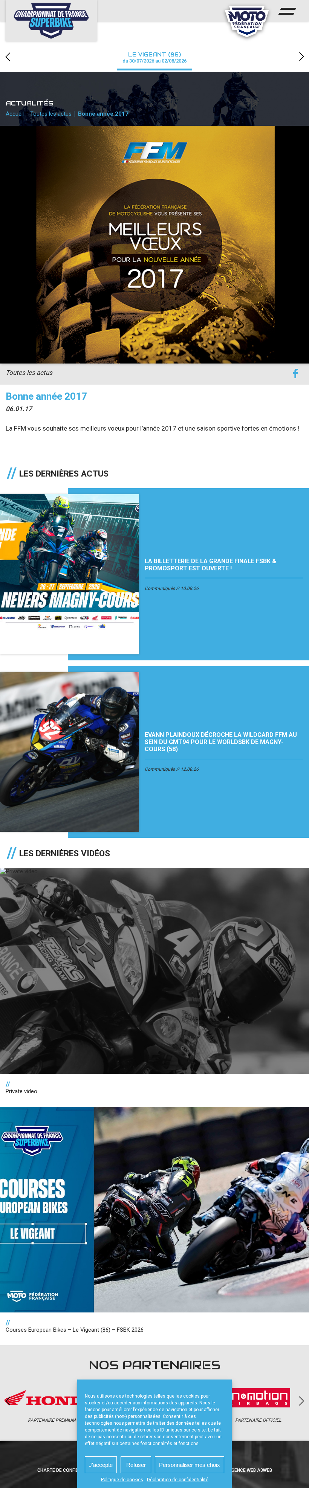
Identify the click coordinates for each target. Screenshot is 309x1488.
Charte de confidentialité (68, 1470)
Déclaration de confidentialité (177, 1479)
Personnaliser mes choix (189, 1465)
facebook (295, 374)
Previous (7, 56)
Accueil (15, 113)
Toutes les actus (51, 113)
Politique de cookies (122, 1479)
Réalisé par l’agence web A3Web (234, 1470)
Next (301, 56)
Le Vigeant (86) (154, 57)
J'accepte (101, 1465)
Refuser (136, 1465)
